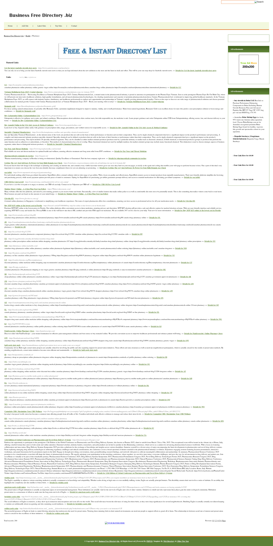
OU (5, 361)
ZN (5, 295)
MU (5, 267)
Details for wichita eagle (59, 482)
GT (5, 260)
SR (5, 274)
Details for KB (186, 378)
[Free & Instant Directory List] (114, 58)
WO (5, 404)
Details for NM (181, 248)
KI (5, 324)
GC (5, 85)
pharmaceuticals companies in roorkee (19, 156)
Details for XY (209, 241)
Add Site (25, 25)
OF (5, 302)
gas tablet (8, 172)
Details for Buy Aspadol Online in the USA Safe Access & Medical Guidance (138, 127)
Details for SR (185, 276)
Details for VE (169, 255)
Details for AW (167, 291)
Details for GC (175, 87)
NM (5, 246)
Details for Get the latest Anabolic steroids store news (196, 70)
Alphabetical (32, 77)
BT (5, 231)
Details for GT (186, 262)
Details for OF (213, 305)
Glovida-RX (9, 198)
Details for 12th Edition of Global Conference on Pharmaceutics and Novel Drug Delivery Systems (134, 473)
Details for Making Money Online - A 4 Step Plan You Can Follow (83, 194)
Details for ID (162, 357)
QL (5, 215)
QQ (5, 397)
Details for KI (156, 326)
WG (5, 317)
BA (5, 383)
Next (224, 520)
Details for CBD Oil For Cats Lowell (106, 184)
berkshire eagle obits (12, 496)
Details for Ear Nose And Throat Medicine (130, 151)
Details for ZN (157, 298)
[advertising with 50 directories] (115, 523)
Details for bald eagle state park (85, 350)
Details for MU (160, 269)
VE (5, 253)
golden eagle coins (11, 508)
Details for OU (144, 364)
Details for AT (180, 371)
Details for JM (188, 284)
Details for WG (216, 319)
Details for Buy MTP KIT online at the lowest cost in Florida (198, 210)
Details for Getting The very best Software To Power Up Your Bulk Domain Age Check (133, 168)
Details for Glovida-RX (186, 201)
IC (5, 425)
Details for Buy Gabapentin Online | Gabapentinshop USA (34, 120)
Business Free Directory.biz (42, 15)
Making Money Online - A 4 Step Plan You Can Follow (25, 189)
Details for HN (218, 421)
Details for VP (166, 392)
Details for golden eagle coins (57, 513)
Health (28, 36)
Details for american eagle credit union (85, 492)
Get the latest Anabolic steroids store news (20, 68)
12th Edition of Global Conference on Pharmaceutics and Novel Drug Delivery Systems (37, 440)
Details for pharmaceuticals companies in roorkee (127, 158)
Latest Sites (41, 25)
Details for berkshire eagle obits (79, 504)
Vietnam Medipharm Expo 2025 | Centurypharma (23, 92)
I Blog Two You (183, 541)
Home (10, 25)
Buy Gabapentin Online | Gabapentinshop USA (22, 115)
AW (5, 288)
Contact (74, 25)
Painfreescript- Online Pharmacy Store (19, 331)
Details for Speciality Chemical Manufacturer (64, 144)
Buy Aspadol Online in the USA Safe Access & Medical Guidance (29, 125)
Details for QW (183, 340)
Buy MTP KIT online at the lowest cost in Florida (23, 205)
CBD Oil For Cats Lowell (14, 182)
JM (5, 281)
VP (5, 390)
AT (5, 369)
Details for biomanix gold (25, 111)
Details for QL (154, 217)
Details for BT (137, 234)
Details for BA (143, 385)
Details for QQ (164, 399)
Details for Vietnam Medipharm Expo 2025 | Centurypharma (140, 101)
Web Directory (169, 541)
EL (5, 309)
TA (5, 432)
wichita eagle (9, 477)
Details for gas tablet (192, 177)
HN (5, 418)
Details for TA (141, 435)
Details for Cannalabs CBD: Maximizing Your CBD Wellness (168, 414)
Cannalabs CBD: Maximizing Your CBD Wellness (23, 411)
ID (5, 354)
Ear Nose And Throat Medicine (16, 149)
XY (5, 238)
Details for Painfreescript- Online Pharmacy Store (203, 333)
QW (6, 338)
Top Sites (58, 25)
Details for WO (199, 407)
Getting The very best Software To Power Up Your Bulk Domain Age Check (33, 163)
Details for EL (154, 312)
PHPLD (149, 541)
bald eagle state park (12, 345)
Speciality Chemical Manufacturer (17, 132)
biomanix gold (9, 106)
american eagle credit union (15, 487)
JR (5, 222)
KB (5, 376)
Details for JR (20, 227)
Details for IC (149, 428)
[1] (213, 520)
